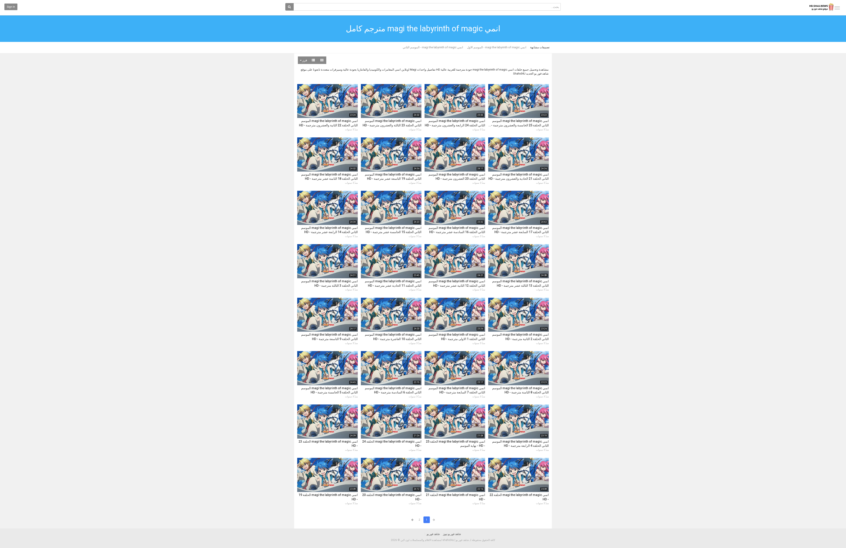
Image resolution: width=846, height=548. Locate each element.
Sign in (11, 6)
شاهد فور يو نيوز (452, 534)
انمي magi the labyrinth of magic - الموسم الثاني (433, 47)
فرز (304, 60)
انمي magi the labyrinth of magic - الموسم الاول (496, 47)
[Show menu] (837, 8)
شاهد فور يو (433, 534)
